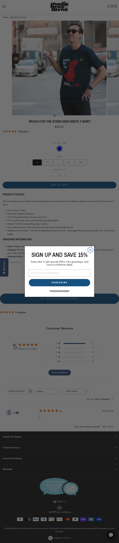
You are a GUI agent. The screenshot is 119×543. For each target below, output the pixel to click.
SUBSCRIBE (59, 282)
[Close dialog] (90, 250)
